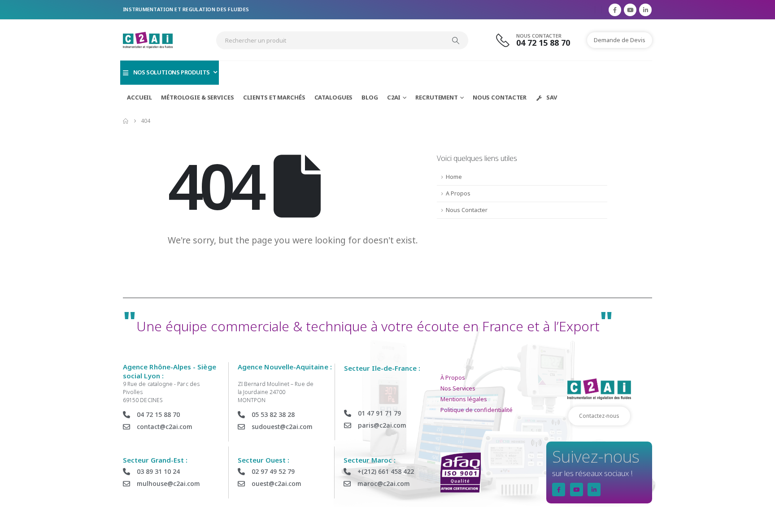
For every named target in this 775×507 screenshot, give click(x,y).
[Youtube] (630, 10)
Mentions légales (463, 399)
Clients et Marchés (274, 97)
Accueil (139, 97)
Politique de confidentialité (476, 410)
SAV (551, 97)
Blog (369, 97)
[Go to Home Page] (125, 121)
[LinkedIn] (645, 10)
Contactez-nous (599, 416)
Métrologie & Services (197, 97)
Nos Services (457, 388)
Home (454, 177)
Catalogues (333, 97)
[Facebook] (615, 10)
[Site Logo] (148, 40)
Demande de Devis (619, 40)
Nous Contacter (500, 97)
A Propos (458, 193)
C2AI (394, 97)
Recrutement (436, 97)
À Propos (452, 377)
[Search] (455, 40)
